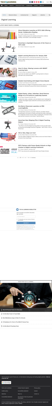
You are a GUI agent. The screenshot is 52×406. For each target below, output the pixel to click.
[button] (48, 2)
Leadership (29, 5)
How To (11, 5)
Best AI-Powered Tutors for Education (12, 309)
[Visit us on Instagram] (34, 2)
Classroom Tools (20, 5)
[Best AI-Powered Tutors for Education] (26, 297)
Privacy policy (37, 388)
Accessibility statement (23, 391)
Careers (36, 391)
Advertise (42, 15)
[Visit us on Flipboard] (38, 2)
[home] (2, 5)
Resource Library (13, 15)
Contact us (36, 393)
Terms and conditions (7, 388)
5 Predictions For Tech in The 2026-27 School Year (16, 322)
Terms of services (30, 225)
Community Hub (24, 15)
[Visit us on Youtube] (36, 2)
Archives (33, 157)
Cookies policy (5, 391)
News (6, 5)
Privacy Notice (31, 226)
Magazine (34, 15)
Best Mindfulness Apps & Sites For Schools (14, 317)
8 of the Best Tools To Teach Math (11, 313)
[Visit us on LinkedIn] (41, 2)
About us (20, 393)
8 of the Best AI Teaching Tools (11, 326)
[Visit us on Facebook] (30, 2)
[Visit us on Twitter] (32, 2)
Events (36, 5)
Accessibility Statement (7, 396)
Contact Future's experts (23, 388)
